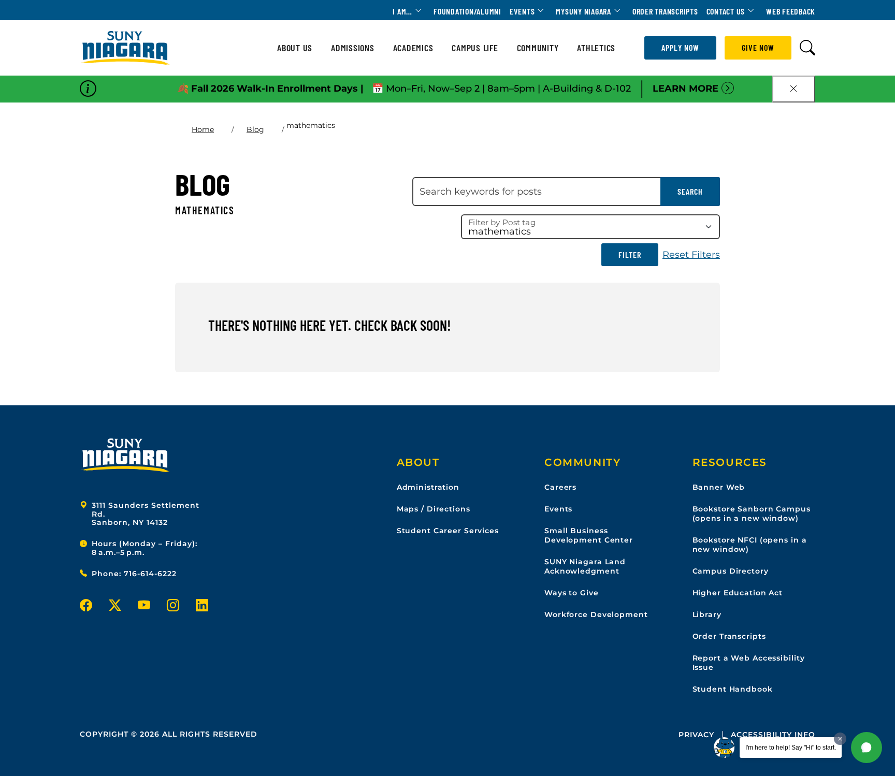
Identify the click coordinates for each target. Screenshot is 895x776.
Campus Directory (730, 571)
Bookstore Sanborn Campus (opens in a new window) (751, 513)
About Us (294, 47)
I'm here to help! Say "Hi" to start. (790, 747)
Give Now (758, 47)
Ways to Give (571, 592)
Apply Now (680, 47)
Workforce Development (595, 614)
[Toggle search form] (807, 48)
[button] (866, 747)
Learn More (685, 88)
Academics (413, 47)
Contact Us (725, 11)
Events (522, 11)
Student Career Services (448, 530)
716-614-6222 (150, 573)
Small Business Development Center (588, 535)
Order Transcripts (665, 11)
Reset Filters (691, 254)
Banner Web (718, 487)
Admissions (352, 47)
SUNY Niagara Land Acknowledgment (585, 566)
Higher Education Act (737, 592)
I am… (402, 11)
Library (706, 614)
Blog (255, 129)
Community (538, 47)
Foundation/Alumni (467, 11)
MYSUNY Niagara (583, 11)
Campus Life (475, 47)
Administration (428, 487)
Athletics (596, 47)
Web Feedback (790, 11)
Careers (560, 487)
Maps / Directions (433, 509)
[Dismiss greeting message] (840, 739)
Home (203, 129)
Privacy (696, 734)
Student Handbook (732, 689)
